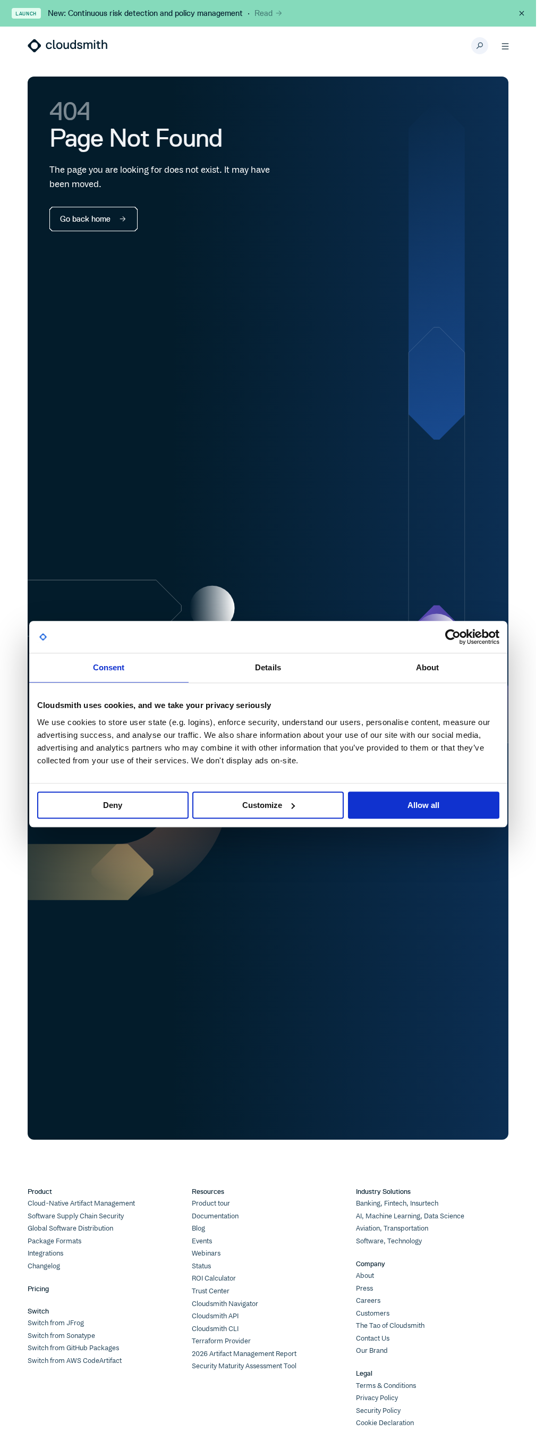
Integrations (45, 1253)
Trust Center (211, 1291)
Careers (368, 1301)
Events (202, 1241)
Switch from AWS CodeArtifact (75, 1361)
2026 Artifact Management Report (244, 1354)
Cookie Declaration (385, 1423)
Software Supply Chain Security (76, 1216)
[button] (505, 46)
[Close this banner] (521, 13)
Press (364, 1288)
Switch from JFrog (56, 1323)
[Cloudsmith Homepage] (67, 46)
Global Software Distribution (70, 1228)
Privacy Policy (377, 1398)
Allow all (423, 805)
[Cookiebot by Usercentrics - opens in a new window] (452, 637)
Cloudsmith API (215, 1316)
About (365, 1276)
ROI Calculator (214, 1278)
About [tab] (427, 667)
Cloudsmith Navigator (225, 1304)
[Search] (479, 45)
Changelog (44, 1266)
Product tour (211, 1203)
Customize (262, 805)
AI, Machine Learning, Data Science (410, 1216)
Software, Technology (389, 1241)
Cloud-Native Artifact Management (81, 1203)
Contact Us (372, 1338)
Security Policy (378, 1411)
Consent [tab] (109, 667)
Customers (372, 1313)
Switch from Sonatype (61, 1336)
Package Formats (54, 1241)
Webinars (206, 1253)
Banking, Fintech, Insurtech (397, 1203)
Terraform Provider (221, 1341)
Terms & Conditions (386, 1386)
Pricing (38, 1288)
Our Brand (372, 1350)
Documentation (215, 1216)
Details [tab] (268, 667)
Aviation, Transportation (392, 1228)
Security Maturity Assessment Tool (244, 1366)
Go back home (85, 219)
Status (201, 1266)
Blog (198, 1228)
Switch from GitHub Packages (73, 1348)
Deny (112, 805)
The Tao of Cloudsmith (390, 1325)
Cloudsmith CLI (215, 1329)
